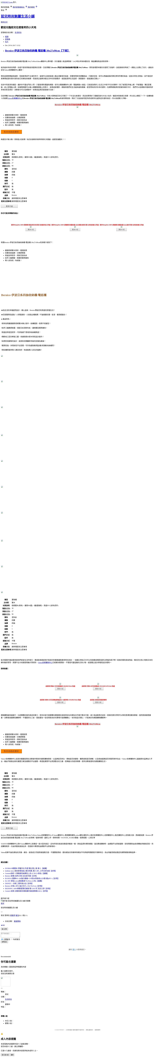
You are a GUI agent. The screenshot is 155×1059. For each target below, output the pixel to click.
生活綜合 (18, 32)
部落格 (7, 39)
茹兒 (2, 903)
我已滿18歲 (5, 1055)
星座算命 (17, 921)
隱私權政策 (89, 1030)
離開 (12, 1055)
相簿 (6, 37)
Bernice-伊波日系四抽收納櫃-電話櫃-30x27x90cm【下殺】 (37, 50)
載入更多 (4, 929)
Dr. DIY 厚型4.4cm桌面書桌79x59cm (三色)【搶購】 (24, 881)
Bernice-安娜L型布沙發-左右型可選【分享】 (21, 876)
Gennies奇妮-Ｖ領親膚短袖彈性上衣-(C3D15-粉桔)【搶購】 (27, 873)
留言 (17, 915)
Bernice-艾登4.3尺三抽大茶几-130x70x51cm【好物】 (24, 886)
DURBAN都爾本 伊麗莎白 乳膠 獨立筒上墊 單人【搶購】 (26, 868)
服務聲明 (97, 1030)
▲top (3, 925)
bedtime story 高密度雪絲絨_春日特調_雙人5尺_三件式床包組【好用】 (31, 871)
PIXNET (61, 1030)
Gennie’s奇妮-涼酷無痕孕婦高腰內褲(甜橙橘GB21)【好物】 (27, 891)
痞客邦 (12, 915)
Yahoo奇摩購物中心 (15, 98)
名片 (6, 42)
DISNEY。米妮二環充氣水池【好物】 (19, 883)
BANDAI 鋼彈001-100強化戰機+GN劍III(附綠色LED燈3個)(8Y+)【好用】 (32, 878)
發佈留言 (4, 942)
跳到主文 (4, 22)
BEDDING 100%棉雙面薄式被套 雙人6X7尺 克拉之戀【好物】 (28, 888)
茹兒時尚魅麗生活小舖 (18, 16)
